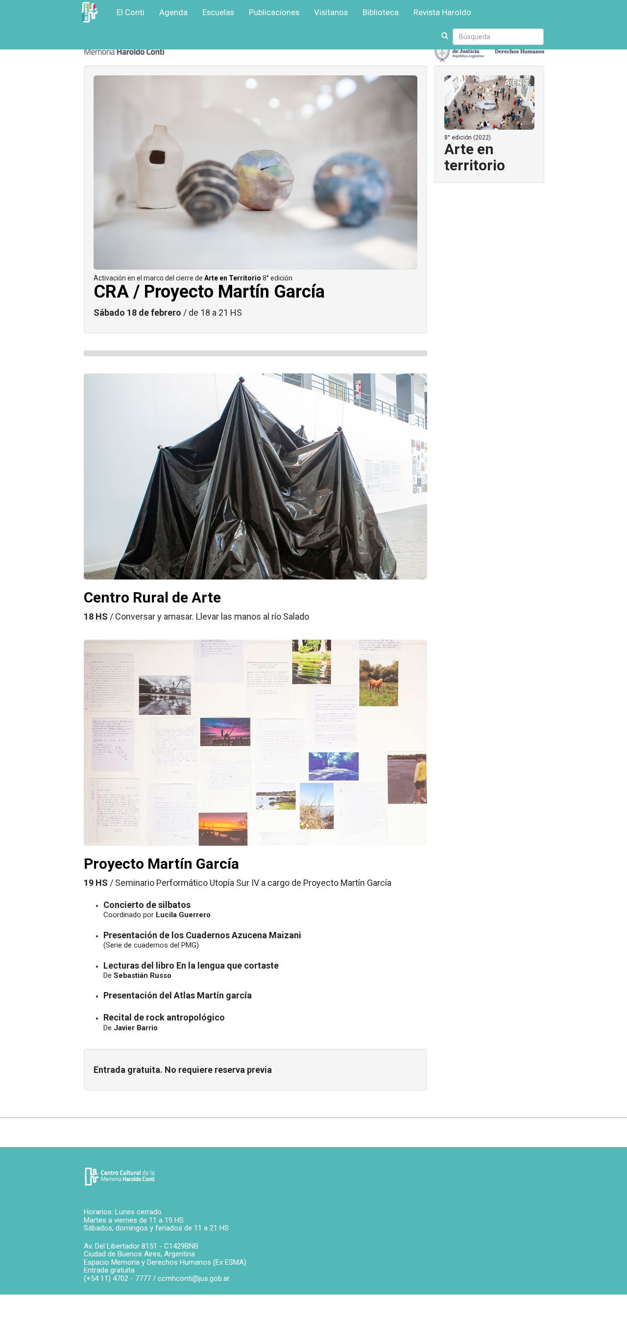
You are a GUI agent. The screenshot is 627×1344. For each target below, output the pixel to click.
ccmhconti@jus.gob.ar (194, 1278)
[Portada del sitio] (119, 1176)
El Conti (131, 12)
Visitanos (331, 12)
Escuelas (218, 12)
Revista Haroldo (442, 12)
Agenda (173, 12)
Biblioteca (380, 12)
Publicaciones (274, 12)
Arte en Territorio (232, 278)
